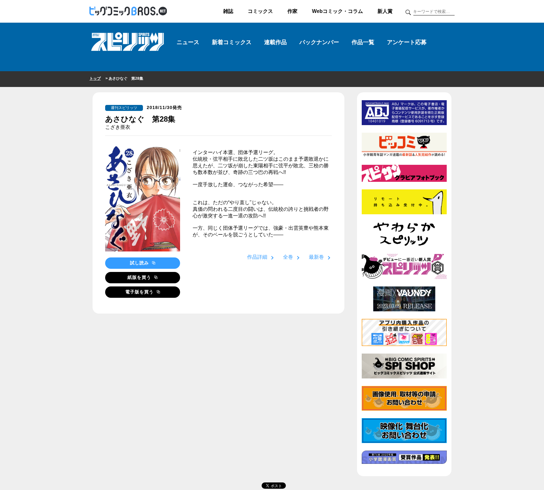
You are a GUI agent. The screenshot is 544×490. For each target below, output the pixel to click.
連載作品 (275, 42)
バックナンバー (319, 42)
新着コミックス (232, 42)
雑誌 (228, 11)
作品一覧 (363, 42)
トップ (95, 78)
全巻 (288, 257)
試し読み (140, 262)
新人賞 (385, 11)
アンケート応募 (407, 42)
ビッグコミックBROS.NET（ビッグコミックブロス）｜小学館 (128, 11)
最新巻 (316, 257)
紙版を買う (140, 277)
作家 (292, 11)
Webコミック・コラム (337, 11)
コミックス (260, 11)
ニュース (188, 42)
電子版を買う (140, 291)
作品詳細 (257, 257)
